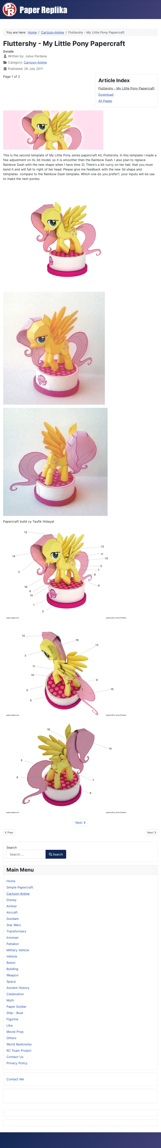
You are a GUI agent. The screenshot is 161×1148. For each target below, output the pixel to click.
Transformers (16, 931)
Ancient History (17, 988)
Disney (11, 900)
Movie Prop (15, 1032)
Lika (9, 1025)
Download (105, 95)
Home (10, 881)
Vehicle (11, 956)
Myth (10, 1000)
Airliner (11, 906)
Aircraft (12, 912)
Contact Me (15, 1079)
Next (79, 823)
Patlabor (12, 944)
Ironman (12, 937)
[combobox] (26, 854)
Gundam (12, 919)
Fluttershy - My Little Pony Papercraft (126, 88)
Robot (11, 963)
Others (11, 1038)
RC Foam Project (18, 1050)
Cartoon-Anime (35, 62)
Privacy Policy (16, 1063)
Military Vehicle (17, 950)
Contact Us (14, 1057)
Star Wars (13, 925)
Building (12, 969)
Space (11, 981)
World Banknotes (19, 1044)
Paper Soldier (16, 1007)
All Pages (105, 101)
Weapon (12, 975)
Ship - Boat (14, 1013)
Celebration (15, 994)
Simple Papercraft (19, 887)
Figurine (12, 1019)
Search (11, 847)
